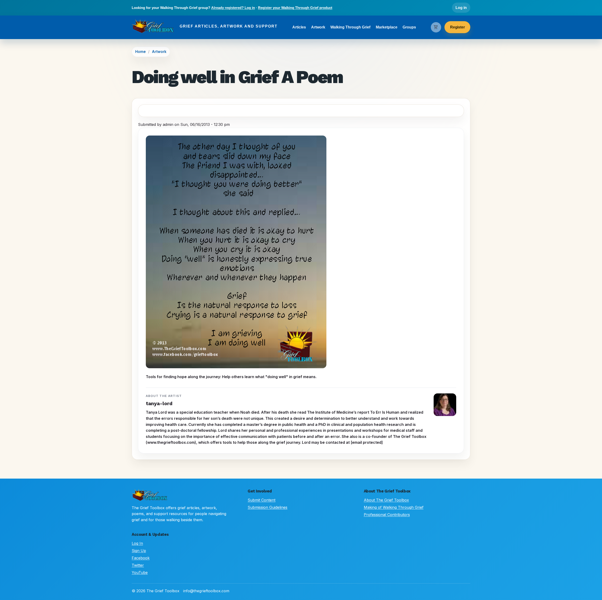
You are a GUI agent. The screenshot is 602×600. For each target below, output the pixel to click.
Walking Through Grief (350, 27)
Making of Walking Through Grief (394, 507)
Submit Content (261, 500)
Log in (461, 8)
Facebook (141, 558)
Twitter (138, 565)
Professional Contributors (387, 514)
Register (457, 27)
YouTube (140, 572)
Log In (137, 543)
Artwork (318, 27)
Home (140, 51)
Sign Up (139, 550)
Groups (409, 27)
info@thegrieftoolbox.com (206, 590)
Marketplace (386, 27)
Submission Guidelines (267, 507)
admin (168, 124)
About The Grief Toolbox (386, 500)
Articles (299, 27)
